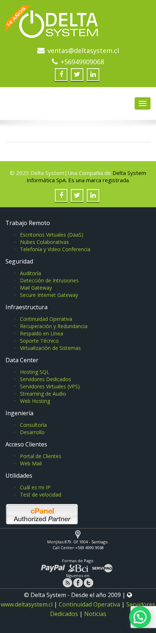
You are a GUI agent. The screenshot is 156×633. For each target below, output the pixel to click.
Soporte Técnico (39, 340)
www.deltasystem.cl (27, 604)
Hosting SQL (34, 371)
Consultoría (33, 424)
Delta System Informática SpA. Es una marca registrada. (86, 176)
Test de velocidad (40, 494)
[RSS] (67, 582)
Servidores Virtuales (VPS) (50, 386)
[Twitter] (88, 582)
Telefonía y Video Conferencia (55, 249)
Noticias (95, 614)
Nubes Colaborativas (44, 241)
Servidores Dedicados (45, 379)
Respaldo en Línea (41, 333)
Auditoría (30, 273)
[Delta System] (78, 24)
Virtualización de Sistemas (50, 347)
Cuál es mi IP (35, 487)
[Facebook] (78, 582)
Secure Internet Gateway (49, 294)
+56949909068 (82, 61)
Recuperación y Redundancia (53, 326)
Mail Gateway (36, 287)
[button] (140, 617)
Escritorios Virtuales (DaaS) (51, 234)
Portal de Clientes (40, 456)
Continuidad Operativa (46, 318)
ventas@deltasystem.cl (83, 50)
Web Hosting (35, 400)
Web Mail (31, 463)
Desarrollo (32, 432)
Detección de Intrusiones (49, 280)
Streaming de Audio (43, 393)
